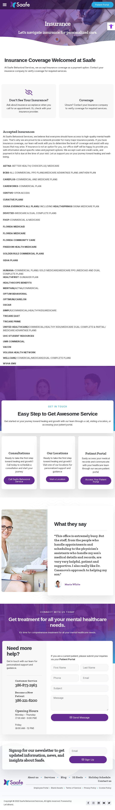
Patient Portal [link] (67, 659)
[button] (4, 4)
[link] (111, 26)
